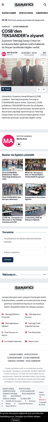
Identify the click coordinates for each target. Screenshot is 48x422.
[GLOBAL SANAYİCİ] (24, 5)
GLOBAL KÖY (25, 399)
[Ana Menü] (3, 5)
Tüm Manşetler (34, 332)
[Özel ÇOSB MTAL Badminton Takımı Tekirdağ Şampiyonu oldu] (12, 165)
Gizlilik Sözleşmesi (13, 401)
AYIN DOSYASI (26, 13)
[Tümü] (44, 275)
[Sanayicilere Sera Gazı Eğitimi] (35, 189)
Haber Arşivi (33, 341)
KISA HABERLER (33, 361)
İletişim (32, 401)
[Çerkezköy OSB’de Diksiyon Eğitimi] (35, 210)
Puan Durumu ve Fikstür (10, 333)
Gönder (8, 260)
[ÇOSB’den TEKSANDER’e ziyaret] (24, 72)
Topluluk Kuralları (25, 404)
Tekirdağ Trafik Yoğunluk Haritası (32, 324)
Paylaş (7, 89)
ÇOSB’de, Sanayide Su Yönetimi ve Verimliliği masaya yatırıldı (12, 220)
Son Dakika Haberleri (13, 341)
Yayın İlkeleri (10, 406)
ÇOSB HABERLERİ (20, 27)
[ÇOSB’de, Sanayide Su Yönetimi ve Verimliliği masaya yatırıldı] (12, 210)
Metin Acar (22, 139)
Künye (8, 404)
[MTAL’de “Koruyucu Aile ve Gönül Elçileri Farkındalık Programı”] (35, 165)
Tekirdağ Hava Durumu (33, 315)
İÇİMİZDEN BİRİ (14, 358)
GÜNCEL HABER (9, 399)
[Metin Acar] (8, 141)
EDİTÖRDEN (16, 396)
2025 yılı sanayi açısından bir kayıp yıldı (23, 20)
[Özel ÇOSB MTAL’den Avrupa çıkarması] (12, 189)
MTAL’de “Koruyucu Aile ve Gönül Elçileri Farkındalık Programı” (35, 175)
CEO (4, 396)
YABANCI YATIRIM (16, 361)
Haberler (6, 27)
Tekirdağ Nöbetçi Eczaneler (10, 315)
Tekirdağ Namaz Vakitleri (10, 324)
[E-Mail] (19, 144)
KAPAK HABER (9, 13)
